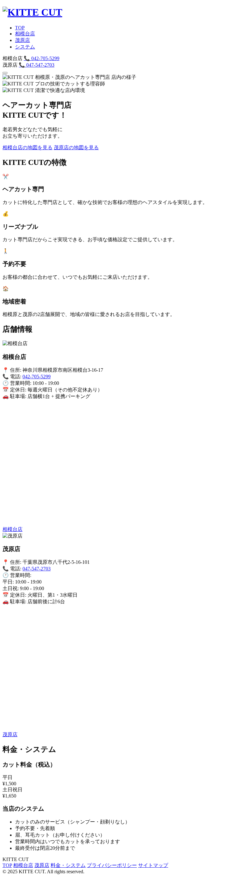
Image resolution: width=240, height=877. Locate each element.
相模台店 (25, 33)
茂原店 (22, 40)
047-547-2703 (36, 65)
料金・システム (68, 865)
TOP (20, 27)
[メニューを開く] (5, 73)
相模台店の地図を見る (27, 147)
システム (25, 46)
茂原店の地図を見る (76, 147)
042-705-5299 (41, 58)
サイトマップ (153, 865)
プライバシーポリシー (112, 865)
